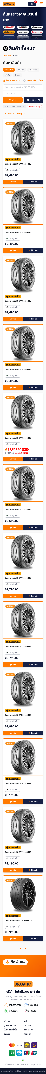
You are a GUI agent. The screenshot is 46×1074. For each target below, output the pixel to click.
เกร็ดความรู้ (28, 1029)
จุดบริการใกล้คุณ (10, 1025)
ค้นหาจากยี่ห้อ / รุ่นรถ (34, 80)
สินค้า (26, 1021)
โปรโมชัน (27, 1025)
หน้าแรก (8, 55)
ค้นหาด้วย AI (35, 100)
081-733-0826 (14, 1005)
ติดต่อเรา (27, 1034)
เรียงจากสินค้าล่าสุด (15, 113)
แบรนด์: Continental (13, 106)
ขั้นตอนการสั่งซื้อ (10, 1029)
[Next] (25, 948)
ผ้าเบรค (17, 75)
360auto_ (32, 1010)
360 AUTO (33, 1005)
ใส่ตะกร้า (34, 182)
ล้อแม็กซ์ (21, 70)
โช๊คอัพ (7, 75)
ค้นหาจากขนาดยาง (13, 80)
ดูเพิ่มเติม (13, 182)
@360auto (13, 1010)
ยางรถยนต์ (9, 70)
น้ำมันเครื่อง (33, 70)
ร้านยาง (7, 1034)
